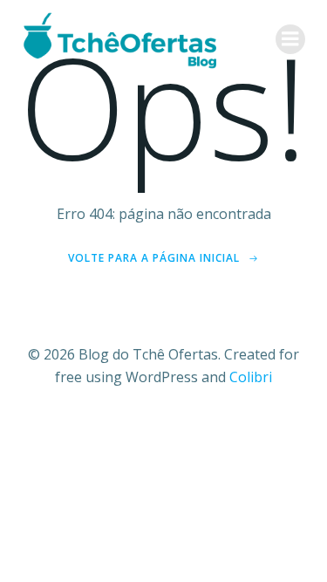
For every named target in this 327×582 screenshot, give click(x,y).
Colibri (250, 377)
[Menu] (290, 39)
